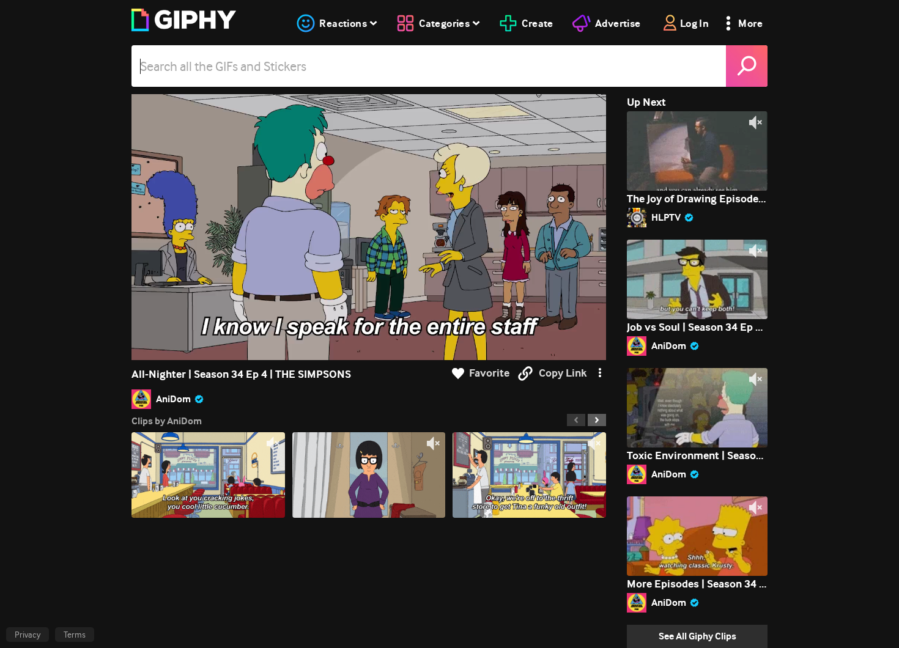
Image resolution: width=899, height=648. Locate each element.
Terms (75, 634)
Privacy (27, 634)
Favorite (489, 373)
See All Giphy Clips (697, 636)
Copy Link (562, 373)
